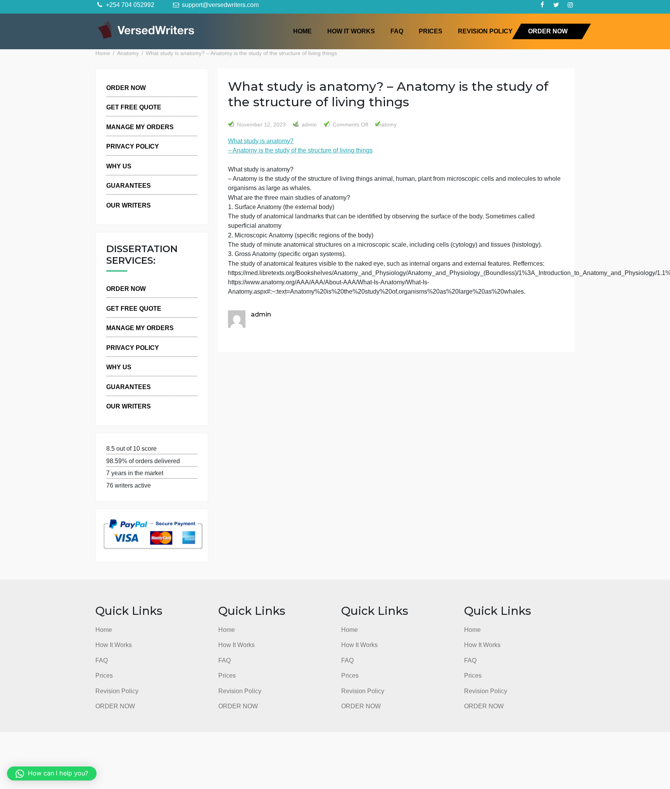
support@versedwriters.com (219, 4)
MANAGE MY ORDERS (140, 126)
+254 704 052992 (129, 4)
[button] (52, 773)
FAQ (396, 31)
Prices (430, 31)
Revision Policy (485, 31)
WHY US (118, 166)
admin (308, 125)
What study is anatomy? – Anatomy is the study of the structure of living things (300, 145)
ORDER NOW (548, 31)
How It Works (351, 31)
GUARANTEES (128, 185)
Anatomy (386, 125)
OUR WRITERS (128, 205)
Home (302, 31)
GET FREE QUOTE (133, 107)
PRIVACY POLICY (132, 146)
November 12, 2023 (261, 125)
